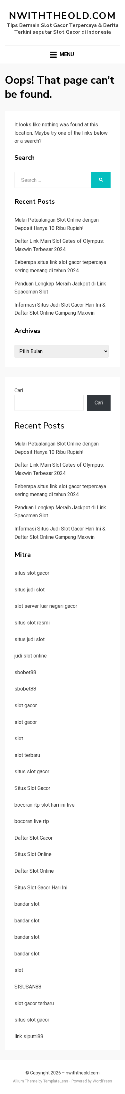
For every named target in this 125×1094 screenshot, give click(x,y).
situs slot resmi (32, 623)
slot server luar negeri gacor (45, 606)
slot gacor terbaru (34, 1003)
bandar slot (26, 904)
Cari (18, 390)
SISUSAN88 (27, 987)
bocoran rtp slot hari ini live (44, 805)
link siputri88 (28, 1036)
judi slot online (30, 656)
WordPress (102, 1081)
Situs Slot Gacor (32, 788)
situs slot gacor (31, 573)
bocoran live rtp (31, 821)
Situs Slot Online (33, 854)
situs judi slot (29, 590)
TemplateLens (55, 1081)
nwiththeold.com (62, 15)
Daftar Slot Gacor (33, 838)
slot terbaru (27, 755)
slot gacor (25, 705)
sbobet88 (25, 672)
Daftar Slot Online (34, 871)
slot (18, 738)
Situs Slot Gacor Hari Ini (40, 888)
